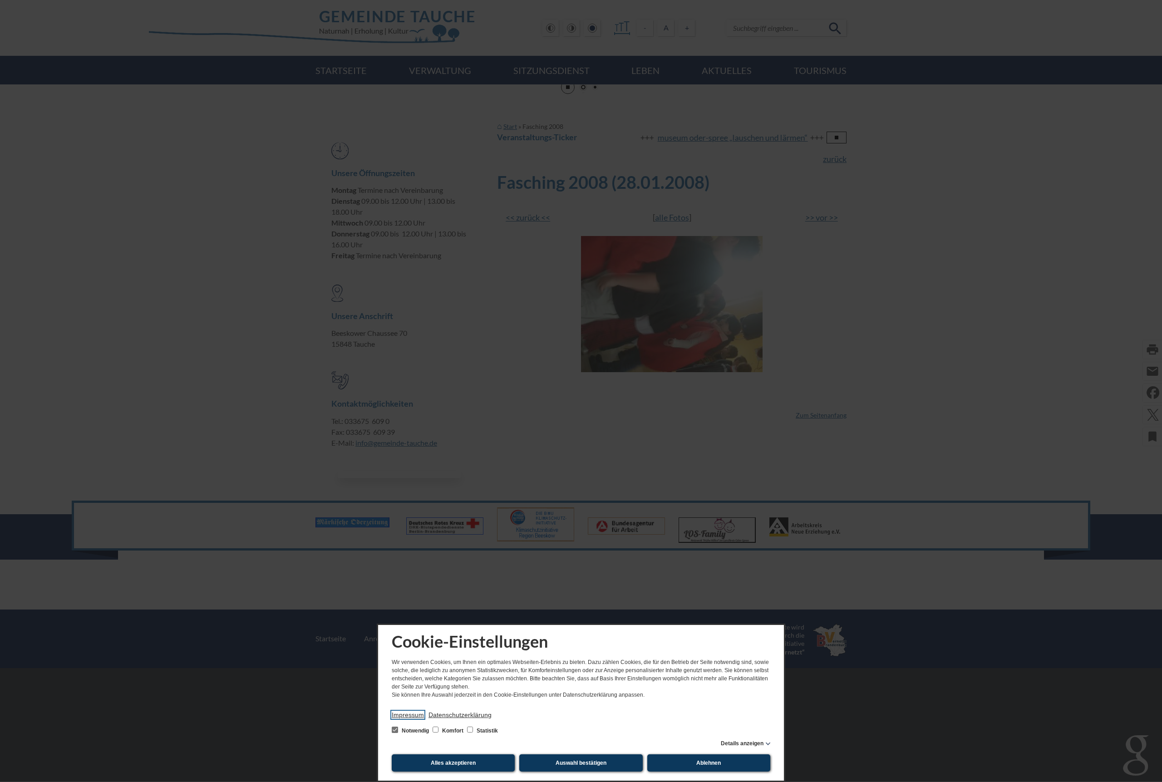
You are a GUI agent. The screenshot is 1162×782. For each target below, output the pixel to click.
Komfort (453, 731)
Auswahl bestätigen (581, 763)
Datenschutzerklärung (460, 714)
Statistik (486, 731)
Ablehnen (708, 763)
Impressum (408, 714)
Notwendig (415, 731)
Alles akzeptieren (453, 763)
